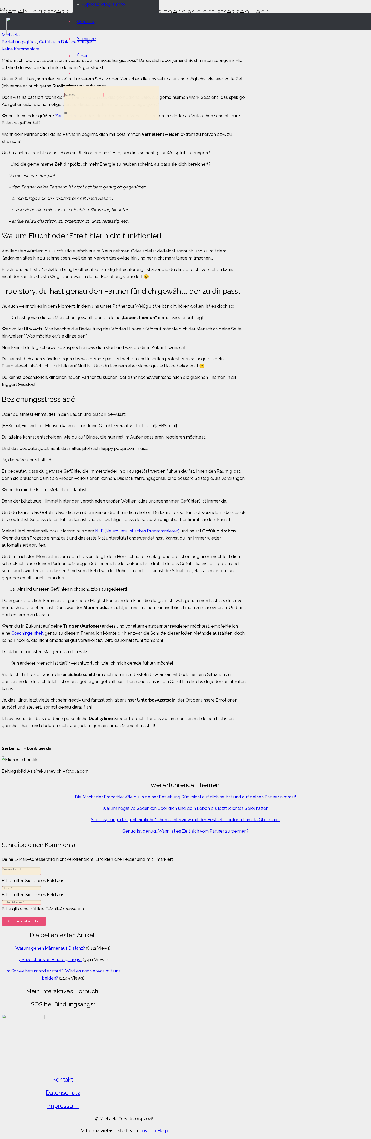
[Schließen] (66, 113)
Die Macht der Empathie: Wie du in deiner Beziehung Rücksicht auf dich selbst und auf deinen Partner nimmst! (185, 797)
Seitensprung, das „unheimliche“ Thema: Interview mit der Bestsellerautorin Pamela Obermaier (185, 819)
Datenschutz (63, 1092)
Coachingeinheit (27, 633)
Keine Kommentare (21, 49)
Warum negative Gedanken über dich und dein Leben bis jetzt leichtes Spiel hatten (185, 808)
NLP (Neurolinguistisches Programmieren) (137, 531)
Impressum (63, 1105)
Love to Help (153, 1130)
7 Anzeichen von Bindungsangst (50, 959)
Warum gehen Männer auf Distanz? (50, 948)
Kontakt (63, 1079)
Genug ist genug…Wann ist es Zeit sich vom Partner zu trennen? (185, 831)
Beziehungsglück (19, 41)
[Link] (35, 33)
